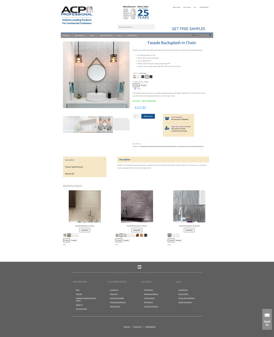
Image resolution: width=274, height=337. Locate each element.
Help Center (176, 7)
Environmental (81, 309)
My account (187, 7)
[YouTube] (139, 268)
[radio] (134, 76)
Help (77, 290)
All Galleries (148, 290)
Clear (139, 88)
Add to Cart (148, 116)
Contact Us (114, 290)
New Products (199, 146)
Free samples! (176, 117)
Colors (135, 73)
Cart (195, 7)
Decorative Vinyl (182, 146)
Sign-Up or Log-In (178, 126)
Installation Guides (117, 298)
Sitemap (127, 327)
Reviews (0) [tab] (69, 174)
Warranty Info (115, 306)
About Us (79, 305)
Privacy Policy (183, 294)
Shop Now (84, 230)
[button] (267, 320)
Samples (79, 294)
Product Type (138, 82)
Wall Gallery (148, 302)
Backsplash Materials (169, 146)
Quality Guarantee (185, 302)
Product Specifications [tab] (74, 167)
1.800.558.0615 (203, 7)
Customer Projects (151, 306)
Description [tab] (69, 160)
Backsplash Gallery (151, 294)
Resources (114, 294)
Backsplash (144, 146)
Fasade (191, 146)
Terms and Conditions (186, 298)
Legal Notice (183, 290)
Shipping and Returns (118, 302)
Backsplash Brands (155, 146)
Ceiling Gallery (149, 298)
